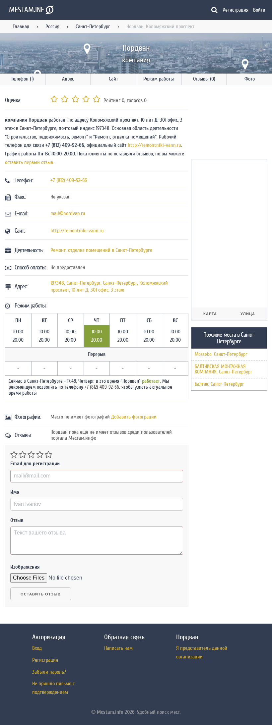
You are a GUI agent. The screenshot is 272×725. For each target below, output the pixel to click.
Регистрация (235, 10)
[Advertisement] (231, 123)
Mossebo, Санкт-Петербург (221, 354)
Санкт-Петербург (93, 26)
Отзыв (17, 520)
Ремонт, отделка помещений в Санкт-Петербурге (101, 250)
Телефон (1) (22, 79)
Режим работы (158, 79)
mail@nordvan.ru (67, 213)
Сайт (113, 79)
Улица (247, 314)
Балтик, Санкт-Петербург (219, 384)
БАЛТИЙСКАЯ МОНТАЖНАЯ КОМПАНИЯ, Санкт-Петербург (223, 369)
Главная (21, 26)
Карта (210, 314)
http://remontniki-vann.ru (154, 145)
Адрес (68, 79)
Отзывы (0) (204, 79)
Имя (15, 492)
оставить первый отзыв (29, 162)
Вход (37, 648)
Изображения (25, 567)
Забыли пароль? (49, 672)
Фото (249, 79)
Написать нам (118, 648)
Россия (52, 26)
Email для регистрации (35, 464)
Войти (259, 10)
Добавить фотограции (134, 417)
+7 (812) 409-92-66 (68, 180)
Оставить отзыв (41, 594)
